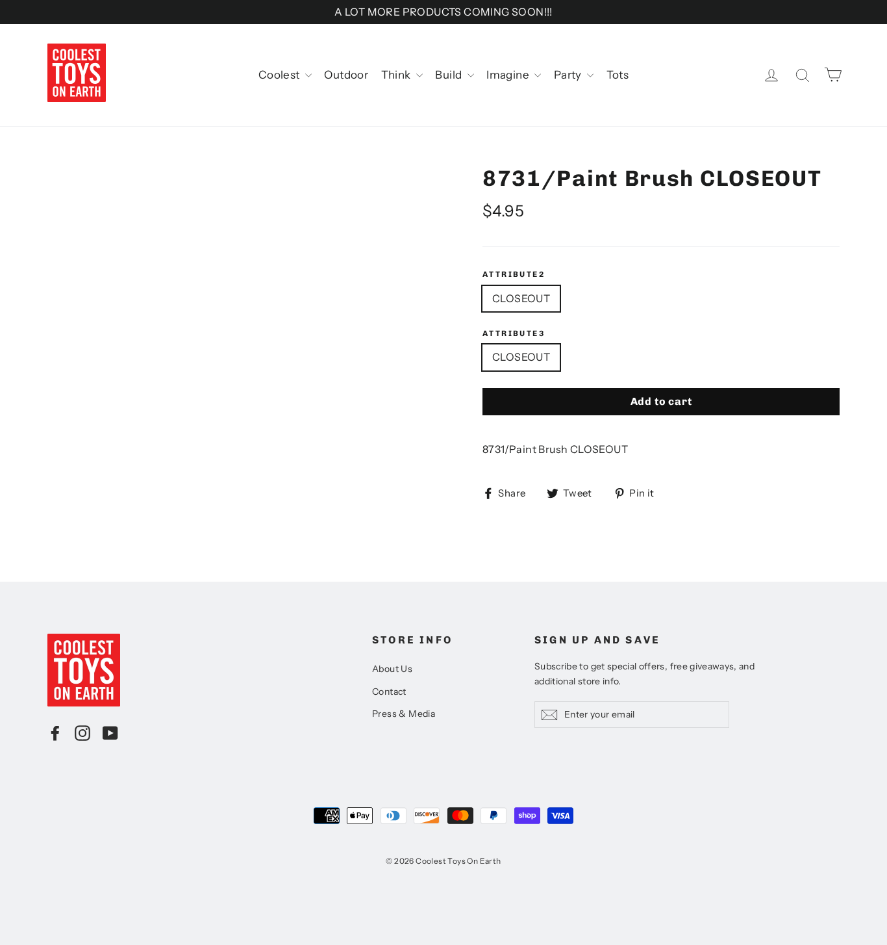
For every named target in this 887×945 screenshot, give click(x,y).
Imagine (508, 74)
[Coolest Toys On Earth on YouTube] (110, 732)
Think (397, 74)
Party (569, 74)
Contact (389, 691)
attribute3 (513, 333)
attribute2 (513, 274)
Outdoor (346, 74)
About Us (392, 669)
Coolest (280, 74)
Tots (617, 74)
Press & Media (403, 713)
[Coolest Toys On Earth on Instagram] (82, 732)
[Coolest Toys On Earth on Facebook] (55, 732)
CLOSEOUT (521, 298)
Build (449, 74)
